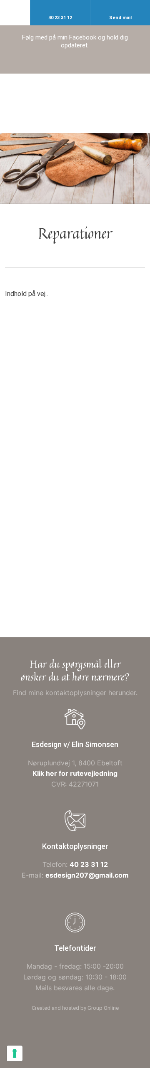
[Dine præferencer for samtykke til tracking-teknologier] (14, 1053)
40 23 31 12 (89, 864)
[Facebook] (75, 64)
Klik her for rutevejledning (75, 773)
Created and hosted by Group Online (75, 1008)
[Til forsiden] (75, 103)
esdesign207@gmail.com (87, 875)
